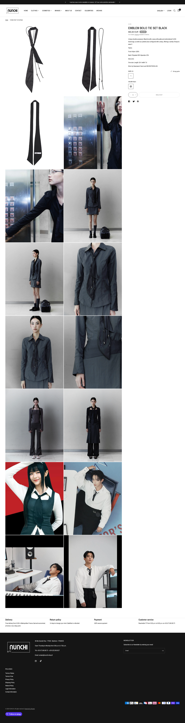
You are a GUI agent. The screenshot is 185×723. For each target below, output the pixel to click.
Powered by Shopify (29, 709)
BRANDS (57, 10)
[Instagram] (37, 661)
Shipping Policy (9, 682)
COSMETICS (46, 10)
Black (130, 86)
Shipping (137, 34)
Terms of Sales (9, 673)
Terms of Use (9, 676)
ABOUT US (68, 10)
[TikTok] (42, 661)
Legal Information (10, 689)
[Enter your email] (163, 650)
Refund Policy (9, 685)
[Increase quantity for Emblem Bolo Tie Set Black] (135, 94)
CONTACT (78, 10)
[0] (178, 10)
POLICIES (8, 669)
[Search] (174, 10)
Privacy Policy (9, 679)
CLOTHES (34, 10)
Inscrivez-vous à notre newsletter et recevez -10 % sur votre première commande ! (92, 2)
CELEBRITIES (89, 10)
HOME (26, 10)
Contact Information (11, 692)
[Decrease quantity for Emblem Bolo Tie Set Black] (130, 94)
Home (6, 20)
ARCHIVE (99, 10)
